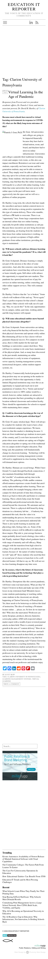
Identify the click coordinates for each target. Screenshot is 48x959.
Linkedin (31, 22)
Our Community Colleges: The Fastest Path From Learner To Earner (23, 866)
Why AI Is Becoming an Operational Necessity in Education (23, 912)
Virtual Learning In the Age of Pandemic (25, 94)
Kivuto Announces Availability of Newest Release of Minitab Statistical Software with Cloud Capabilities (23, 859)
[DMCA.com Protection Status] (9, 936)
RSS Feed (36, 22)
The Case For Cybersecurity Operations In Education (20, 871)
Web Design (18, 952)
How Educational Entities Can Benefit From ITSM (24, 876)
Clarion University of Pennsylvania (23, 677)
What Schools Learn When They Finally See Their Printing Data (23, 892)
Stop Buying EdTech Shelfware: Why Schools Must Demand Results (21, 898)
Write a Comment (11, 684)
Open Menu (5, 22)
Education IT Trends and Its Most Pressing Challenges (20, 880)
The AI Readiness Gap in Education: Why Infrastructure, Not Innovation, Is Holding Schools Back (23, 919)
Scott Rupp (10, 674)
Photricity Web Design (37, 952)
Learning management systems (16, 679)
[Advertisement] (24, 52)
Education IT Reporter (24, 7)
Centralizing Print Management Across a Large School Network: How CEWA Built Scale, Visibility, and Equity (22, 905)
